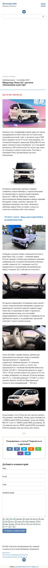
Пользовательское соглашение (14, 557)
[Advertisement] (24, 50)
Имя (4, 468)
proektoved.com (22, 567)
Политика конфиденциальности (15, 555)
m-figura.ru (34, 567)
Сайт (4, 484)
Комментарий (8, 493)
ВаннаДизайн (10, 3)
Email (4, 476)
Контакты (6, 553)
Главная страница (8, 76)
